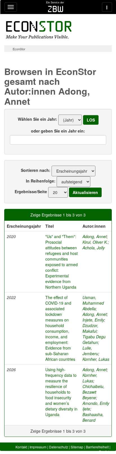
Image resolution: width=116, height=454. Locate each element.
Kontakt (21, 446)
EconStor (19, 49)
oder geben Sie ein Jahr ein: (58, 131)
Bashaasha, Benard (93, 417)
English (104, 451)
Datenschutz (58, 446)
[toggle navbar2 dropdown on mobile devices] (107, 7)
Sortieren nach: (35, 170)
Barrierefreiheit (97, 446)
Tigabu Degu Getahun (94, 339)
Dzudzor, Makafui (90, 328)
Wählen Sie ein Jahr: (37, 119)
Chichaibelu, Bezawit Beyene (93, 392)
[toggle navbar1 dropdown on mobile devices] (11, 7)
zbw (56, 9)
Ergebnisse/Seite (31, 191)
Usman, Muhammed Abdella (93, 303)
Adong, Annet (94, 236)
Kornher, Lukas (95, 359)
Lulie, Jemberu (90, 350)
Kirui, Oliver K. (95, 242)
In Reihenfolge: (40, 181)
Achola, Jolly (93, 247)
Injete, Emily (93, 320)
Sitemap (77, 446)
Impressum (38, 446)
